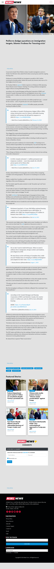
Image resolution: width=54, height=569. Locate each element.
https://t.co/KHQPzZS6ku (23, 117)
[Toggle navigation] (3, 2)
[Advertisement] (27, 58)
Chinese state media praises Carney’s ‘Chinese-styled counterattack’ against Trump (37, 396)
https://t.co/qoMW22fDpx (29, 214)
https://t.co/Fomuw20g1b (22, 305)
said (35, 142)
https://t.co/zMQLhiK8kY (34, 259)
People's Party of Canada (27, 368)
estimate (43, 93)
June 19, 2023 (35, 168)
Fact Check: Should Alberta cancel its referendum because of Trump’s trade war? (15, 424)
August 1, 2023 (35, 262)
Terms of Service (9, 521)
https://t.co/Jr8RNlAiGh (20, 165)
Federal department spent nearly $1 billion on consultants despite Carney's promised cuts (15, 395)
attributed (14, 195)
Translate (16, 552)
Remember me (13, 458)
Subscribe (8, 524)
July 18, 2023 (33, 309)
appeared (19, 85)
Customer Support (10, 526)
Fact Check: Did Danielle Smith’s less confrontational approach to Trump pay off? (37, 425)
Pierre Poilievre (38, 368)
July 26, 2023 (35, 217)
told (23, 224)
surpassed (25, 104)
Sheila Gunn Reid (10, 400)
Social (7, 531)
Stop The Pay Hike (16, 370)
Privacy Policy (9, 519)
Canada (8, 370)
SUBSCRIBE (25, 452)
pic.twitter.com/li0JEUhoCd (18, 307)
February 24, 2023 (37, 120)
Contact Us (8, 528)
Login (7, 533)
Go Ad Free (10, 68)
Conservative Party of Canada (13, 368)
